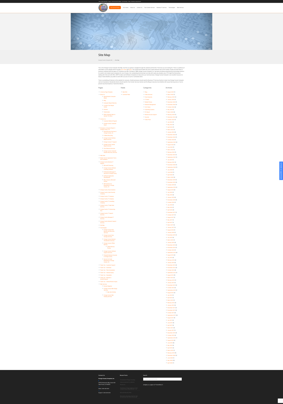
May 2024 (170, 109)
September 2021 (172, 157)
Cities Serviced (148, 94)
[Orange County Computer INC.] (103, 12)
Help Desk (102, 155)
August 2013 (171, 275)
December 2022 (171, 134)
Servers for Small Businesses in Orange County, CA (109, 260)
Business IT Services (162, 7)
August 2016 (171, 230)
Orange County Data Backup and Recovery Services (109, 231)
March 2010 (170, 350)
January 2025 (171, 99)
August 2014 (171, 255)
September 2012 (172, 290)
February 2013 (171, 280)
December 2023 (171, 117)
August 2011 (170, 317)
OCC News (147, 107)
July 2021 (170, 159)
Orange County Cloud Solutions (107, 189)
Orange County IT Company (107, 196)
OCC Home (125, 7)
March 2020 (170, 177)
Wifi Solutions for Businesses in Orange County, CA (109, 185)
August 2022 (171, 144)
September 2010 (172, 337)
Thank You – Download (105, 267)
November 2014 (171, 247)
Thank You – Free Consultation (107, 270)
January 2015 (171, 242)
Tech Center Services (149, 7)
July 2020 (170, 169)
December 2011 (171, 307)
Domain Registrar (108, 286)
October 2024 (171, 107)
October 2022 (171, 139)
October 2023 (171, 119)
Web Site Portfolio (111, 292)
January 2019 (171, 197)
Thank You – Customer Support (107, 265)
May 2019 (170, 194)
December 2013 (171, 265)
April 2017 (170, 222)
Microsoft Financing (108, 165)
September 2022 (172, 142)
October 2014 (171, 250)
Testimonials (107, 112)
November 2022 (171, 137)
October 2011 (171, 312)
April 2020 (170, 174)
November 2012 (171, 285)
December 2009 (171, 355)
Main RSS (125, 92)
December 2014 (171, 245)
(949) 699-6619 (104, 1)
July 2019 (170, 192)
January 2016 (171, 232)
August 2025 (171, 92)
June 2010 (170, 342)
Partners (106, 109)
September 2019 (172, 187)
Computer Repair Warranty (110, 103)
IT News (147, 99)
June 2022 (170, 147)
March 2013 (170, 277)
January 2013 (171, 282)
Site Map (102, 225)
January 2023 (171, 132)
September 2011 (171, 315)
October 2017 (171, 215)
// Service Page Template (106, 92)
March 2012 (170, 300)
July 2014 (170, 257)
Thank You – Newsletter (106, 275)
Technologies (172, 7)
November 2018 (171, 199)
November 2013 (171, 267)
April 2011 (170, 325)
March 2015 (170, 240)
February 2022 (171, 152)
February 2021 (171, 162)
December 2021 (171, 154)
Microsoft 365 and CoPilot (125, 392)
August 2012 (171, 292)
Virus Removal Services (109, 148)
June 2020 (170, 172)
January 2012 (171, 305)
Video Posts (148, 119)
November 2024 (171, 104)
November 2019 (171, 182)
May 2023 (170, 124)
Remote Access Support (151, 114)
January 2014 (171, 262)
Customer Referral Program (110, 121)
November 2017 (171, 212)
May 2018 (170, 207)
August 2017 (171, 217)
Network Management (150, 104)
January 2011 (171, 330)
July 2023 (170, 122)
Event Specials (148, 97)
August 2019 (171, 189)
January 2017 (171, 227)
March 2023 (170, 129)
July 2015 (170, 237)
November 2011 (171, 310)
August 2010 (171, 340)
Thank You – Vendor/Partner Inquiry (108, 281)
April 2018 (170, 209)
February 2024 (171, 114)
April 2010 (170, 347)
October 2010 (171, 335)
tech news (123, 69)
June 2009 (170, 357)
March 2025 (170, 94)
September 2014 (172, 252)
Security (147, 117)
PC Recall (147, 112)
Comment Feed (126, 94)
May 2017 (170, 220)
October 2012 (171, 287)
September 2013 (172, 272)
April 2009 (170, 362)
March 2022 (170, 149)
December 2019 (171, 179)
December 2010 (171, 332)
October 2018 (171, 202)
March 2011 (170, 327)
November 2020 (171, 164)
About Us (132, 7)
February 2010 (171, 352)
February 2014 (171, 260)
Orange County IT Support (110, 142)
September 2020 (172, 167)
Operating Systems (149, 109)
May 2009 (170, 360)
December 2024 (171, 102)
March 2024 (170, 112)
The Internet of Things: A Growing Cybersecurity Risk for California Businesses (127, 382)
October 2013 (171, 270)
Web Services (180, 7)
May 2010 (170, 345)
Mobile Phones (148, 102)
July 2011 (170, 320)
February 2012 (171, 302)
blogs (130, 69)
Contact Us (139, 7)
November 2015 (171, 235)
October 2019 (171, 184)
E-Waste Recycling (108, 135)
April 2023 (170, 127)
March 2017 (170, 225)
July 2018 (170, 204)
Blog (105, 100)
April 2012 (170, 297)
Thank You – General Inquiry (107, 272)
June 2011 (170, 322)
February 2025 (171, 97)
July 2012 (170, 295)
